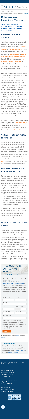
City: (3, 306)
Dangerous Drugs (12, 362)
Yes (5, 328)
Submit (6, 331)
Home (2, 11)
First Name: (5, 298)
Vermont (25, 13)
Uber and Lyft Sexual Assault (8, 13)
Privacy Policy (16, 402)
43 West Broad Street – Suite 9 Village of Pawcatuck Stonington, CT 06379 (9, 382)
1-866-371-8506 (19, 350)
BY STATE (4, 28)
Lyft (14, 130)
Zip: (22, 306)
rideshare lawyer (21, 123)
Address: (5, 302)
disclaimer (3, 337)
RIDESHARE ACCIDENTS (15, 28)
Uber (20, 130)
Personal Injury (10, 11)
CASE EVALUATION (6, 30)
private (17, 335)
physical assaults (16, 49)
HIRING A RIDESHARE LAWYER (9, 24)
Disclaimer (9, 402)
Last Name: (18, 298)
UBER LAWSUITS (5, 26)
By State (19, 13)
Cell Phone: (18, 311)
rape (11, 54)
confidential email (13, 352)
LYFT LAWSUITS (17, 26)
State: (16, 306)
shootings (16, 54)
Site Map (3, 402)
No (9, 328)
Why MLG (3, 362)
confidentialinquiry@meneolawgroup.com (13, 283)
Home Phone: (6, 311)
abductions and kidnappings (15, 56)
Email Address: (6, 315)
